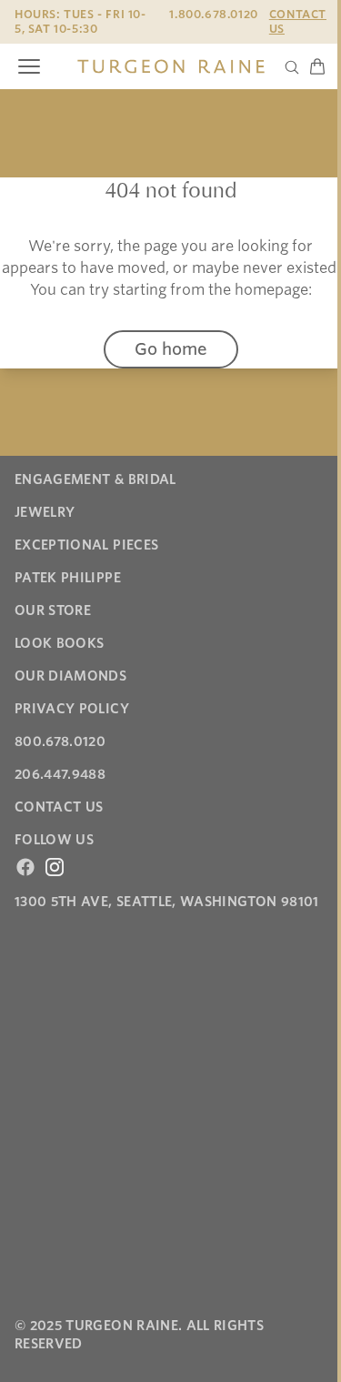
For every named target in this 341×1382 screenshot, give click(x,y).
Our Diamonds (70, 676)
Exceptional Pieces (86, 545)
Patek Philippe (68, 577)
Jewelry (45, 512)
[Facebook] (25, 867)
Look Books (60, 643)
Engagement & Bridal (95, 479)
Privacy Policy (72, 708)
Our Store (53, 610)
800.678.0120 (60, 741)
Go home (171, 348)
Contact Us (297, 21)
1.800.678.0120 (213, 14)
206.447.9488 (60, 774)
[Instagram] (54, 867)
